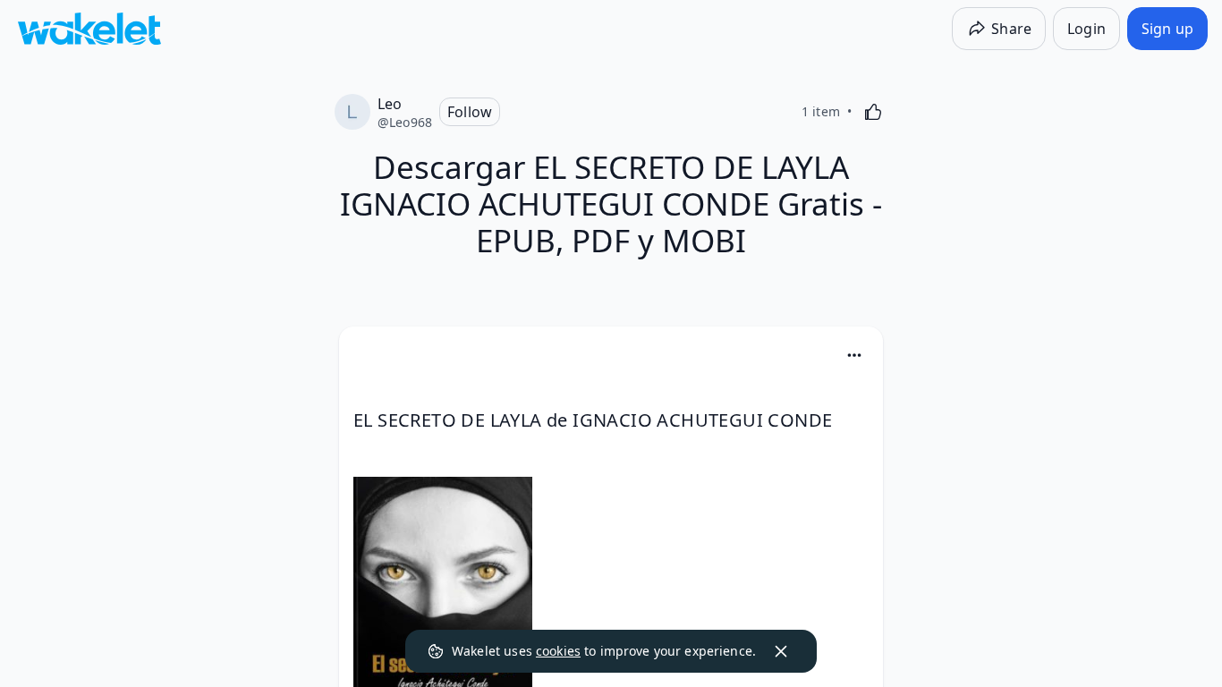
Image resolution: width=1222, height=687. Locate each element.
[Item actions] (854, 355)
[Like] (873, 112)
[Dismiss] (781, 651)
